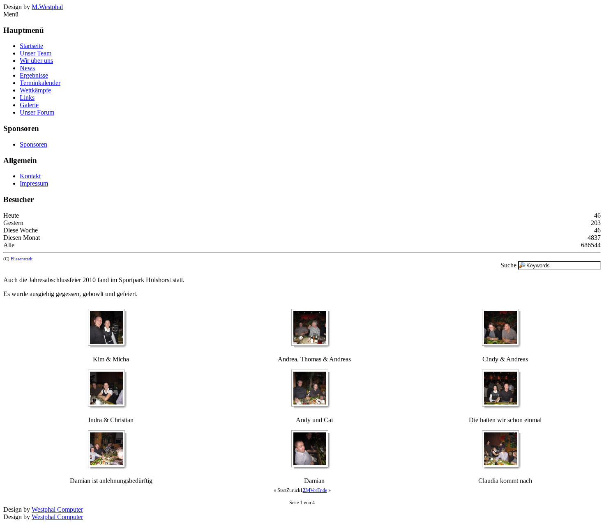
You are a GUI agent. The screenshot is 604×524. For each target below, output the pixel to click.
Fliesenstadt (21, 258)
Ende (322, 490)
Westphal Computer (57, 509)
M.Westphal (47, 6)
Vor (313, 490)
